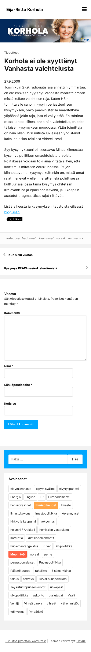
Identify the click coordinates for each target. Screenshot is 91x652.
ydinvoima (17, 611)
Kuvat (47, 546)
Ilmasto (66, 505)
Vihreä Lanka (33, 603)
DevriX (81, 641)
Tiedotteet (11, 52)
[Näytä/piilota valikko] (84, 9)
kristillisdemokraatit (41, 538)
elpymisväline (45, 488)
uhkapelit (56, 587)
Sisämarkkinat (61, 570)
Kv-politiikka (63, 546)
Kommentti (12, 313)
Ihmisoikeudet (46, 505)
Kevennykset (70, 513)
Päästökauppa (20, 570)
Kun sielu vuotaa (20, 255)
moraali (60, 238)
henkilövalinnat (20, 505)
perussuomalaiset (22, 562)
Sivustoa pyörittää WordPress (26, 641)
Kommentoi (75, 238)
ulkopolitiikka (19, 595)
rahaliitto (41, 570)
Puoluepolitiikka (50, 562)
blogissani (12, 212)
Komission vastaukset (54, 529)
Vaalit (71, 595)
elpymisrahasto (20, 488)
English (30, 497)
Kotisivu (10, 403)
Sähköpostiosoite (18, 385)
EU (42, 497)
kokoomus (47, 521)
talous (14, 579)
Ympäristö (36, 611)
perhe (48, 554)
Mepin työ (17, 554)
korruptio (16, 538)
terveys (28, 579)
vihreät (51, 603)
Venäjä (14, 603)
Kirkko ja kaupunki (23, 521)
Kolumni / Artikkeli (22, 529)
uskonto (38, 595)
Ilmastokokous (20, 513)
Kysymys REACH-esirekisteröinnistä (30, 268)
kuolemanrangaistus (24, 546)
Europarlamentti (59, 497)
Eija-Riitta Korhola (24, 9)
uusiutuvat (56, 595)
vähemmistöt (70, 603)
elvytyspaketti (69, 488)
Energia (15, 497)
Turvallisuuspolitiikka (52, 579)
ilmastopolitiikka (46, 513)
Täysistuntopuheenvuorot (28, 587)
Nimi (8, 366)
